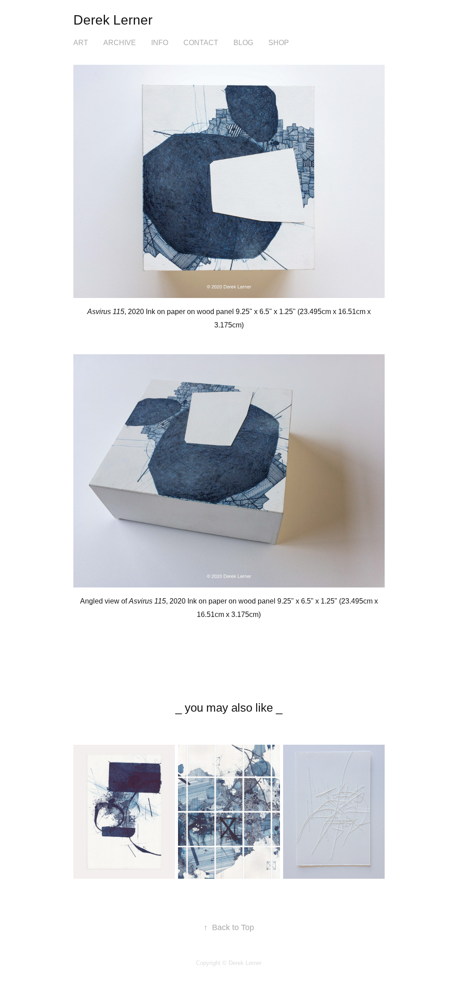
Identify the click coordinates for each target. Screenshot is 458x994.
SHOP (278, 42)
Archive (119, 42)
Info (159, 42)
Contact (200, 42)
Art (80, 42)
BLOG (243, 42)
